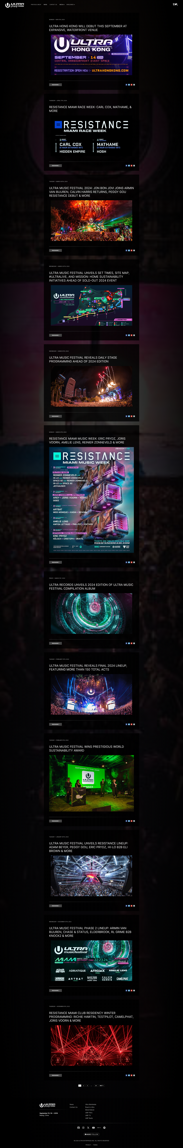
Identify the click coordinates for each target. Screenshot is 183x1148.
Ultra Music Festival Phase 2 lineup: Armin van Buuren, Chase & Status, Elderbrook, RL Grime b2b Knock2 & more (90, 932)
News (45, 4)
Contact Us (53, 4)
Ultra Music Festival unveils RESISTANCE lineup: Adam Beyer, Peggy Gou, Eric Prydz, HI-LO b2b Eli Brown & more (88, 847)
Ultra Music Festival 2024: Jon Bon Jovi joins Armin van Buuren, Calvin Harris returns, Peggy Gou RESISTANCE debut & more (91, 191)
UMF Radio (89, 1118)
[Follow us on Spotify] (104, 1128)
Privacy (88, 1145)
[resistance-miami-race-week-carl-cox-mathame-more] (91, 156)
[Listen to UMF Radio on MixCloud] (99, 1128)
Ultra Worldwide (90, 1104)
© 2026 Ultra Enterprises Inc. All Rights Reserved (91, 1140)
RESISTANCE (89, 1110)
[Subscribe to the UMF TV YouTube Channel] (93, 1128)
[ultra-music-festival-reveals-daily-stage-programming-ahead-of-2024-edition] (91, 406)
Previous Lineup (36, 4)
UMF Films (88, 1113)
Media (61, 4)
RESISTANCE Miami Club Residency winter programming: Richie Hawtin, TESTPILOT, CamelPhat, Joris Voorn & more (91, 1016)
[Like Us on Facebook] (78, 1128)
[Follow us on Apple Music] (91, 1134)
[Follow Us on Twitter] (88, 1128)
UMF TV (88, 1115)
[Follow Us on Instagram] (83, 1128)
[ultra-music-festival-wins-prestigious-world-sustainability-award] (91, 811)
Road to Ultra (89, 1107)
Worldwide (70, 4)
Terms (95, 1145)
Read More (55, 84)
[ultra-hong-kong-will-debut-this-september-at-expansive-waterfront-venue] (91, 75)
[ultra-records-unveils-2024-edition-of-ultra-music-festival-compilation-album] (91, 633)
